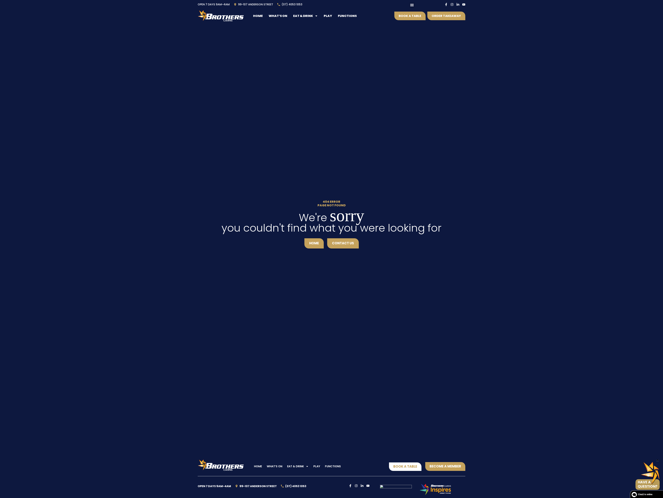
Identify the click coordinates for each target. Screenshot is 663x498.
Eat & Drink (303, 16)
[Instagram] (452, 4)
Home (258, 16)
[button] (412, 5)
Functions (347, 16)
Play (328, 16)
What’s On (278, 16)
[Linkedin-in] (457, 4)
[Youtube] (463, 4)
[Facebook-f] (446, 4)
